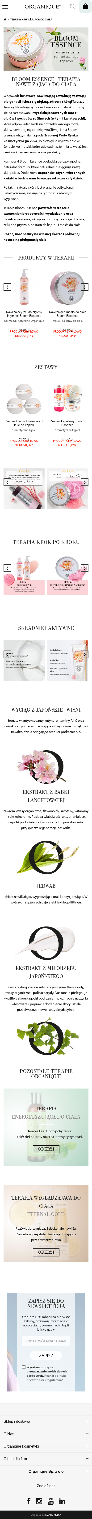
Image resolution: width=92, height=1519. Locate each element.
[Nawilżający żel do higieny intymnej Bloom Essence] (24, 286)
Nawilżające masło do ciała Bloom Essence (67, 314)
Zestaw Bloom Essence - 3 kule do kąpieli (23, 423)
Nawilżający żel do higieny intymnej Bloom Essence (24, 314)
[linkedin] (62, 1502)
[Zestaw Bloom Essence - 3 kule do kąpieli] (24, 396)
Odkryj (46, 1149)
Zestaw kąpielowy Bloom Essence (67, 423)
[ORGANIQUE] (39, 6)
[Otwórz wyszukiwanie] (72, 6)
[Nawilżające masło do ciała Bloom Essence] (67, 286)
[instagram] (39, 1502)
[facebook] (29, 1502)
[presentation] (7, 287)
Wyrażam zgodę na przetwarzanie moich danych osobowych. (47, 1373)
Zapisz (46, 1355)
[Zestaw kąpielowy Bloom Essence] (67, 396)
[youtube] (51, 1502)
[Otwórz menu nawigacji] (5, 7)
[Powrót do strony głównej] (7, 19)
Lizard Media (53, 1514)
